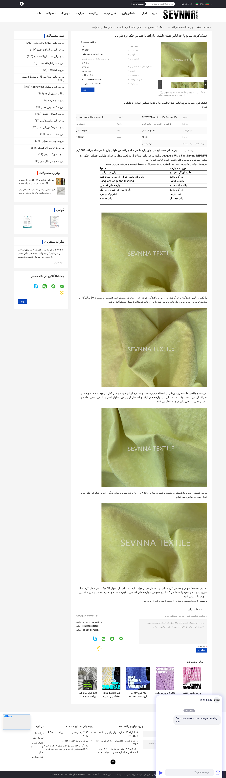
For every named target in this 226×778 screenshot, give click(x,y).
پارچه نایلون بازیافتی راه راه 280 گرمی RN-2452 (117, 742)
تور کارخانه (94, 13)
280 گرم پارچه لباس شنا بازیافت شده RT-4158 (165, 695)
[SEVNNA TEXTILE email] (64, 286)
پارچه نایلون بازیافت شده (50, 49)
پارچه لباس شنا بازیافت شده (179, 27)
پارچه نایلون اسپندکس (52, 120)
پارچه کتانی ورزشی (53, 107)
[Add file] (218, 772)
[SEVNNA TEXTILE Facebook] (22, 4)
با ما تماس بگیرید (129, 13)
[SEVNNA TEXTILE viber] (64, 293)
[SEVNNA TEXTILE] (180, 14)
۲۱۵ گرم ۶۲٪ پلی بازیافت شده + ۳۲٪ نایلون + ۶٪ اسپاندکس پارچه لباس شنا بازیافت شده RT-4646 (138, 695)
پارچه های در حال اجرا (52, 161)
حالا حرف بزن (187, 4)
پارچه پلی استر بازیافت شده (49, 56)
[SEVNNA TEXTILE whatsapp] (55, 286)
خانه (39, 13)
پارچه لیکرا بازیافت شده (51, 63)
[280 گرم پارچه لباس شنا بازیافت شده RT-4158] (165, 678)
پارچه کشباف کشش (53, 113)
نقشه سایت (38, 757)
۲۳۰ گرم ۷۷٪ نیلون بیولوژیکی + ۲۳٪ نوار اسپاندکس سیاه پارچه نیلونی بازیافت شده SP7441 (118, 751)
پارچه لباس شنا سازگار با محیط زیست (43, 76)
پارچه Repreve (56, 69)
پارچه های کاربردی (54, 154)
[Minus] (161, 700)
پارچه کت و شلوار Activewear (47, 86)
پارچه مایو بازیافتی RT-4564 (192, 695)
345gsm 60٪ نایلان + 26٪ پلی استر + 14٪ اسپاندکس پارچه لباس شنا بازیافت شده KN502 (111, 695)
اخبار (144, 13)
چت (85, 89)
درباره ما (79, 13)
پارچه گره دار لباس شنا (153, 601)
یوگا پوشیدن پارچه (54, 93)
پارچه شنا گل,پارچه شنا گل (175, 601)
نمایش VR (65, 13)
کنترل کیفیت (110, 13)
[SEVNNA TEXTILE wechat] (47, 286)
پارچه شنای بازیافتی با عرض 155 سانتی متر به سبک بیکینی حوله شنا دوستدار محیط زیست (37, 193)
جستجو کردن (138, 4)
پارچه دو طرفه (56, 100)
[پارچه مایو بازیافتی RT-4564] (192, 678)
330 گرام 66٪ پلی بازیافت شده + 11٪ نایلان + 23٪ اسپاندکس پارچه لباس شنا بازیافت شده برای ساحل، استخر (88, 695)
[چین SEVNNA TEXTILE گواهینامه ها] (27, 222)
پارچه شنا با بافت (54, 134)
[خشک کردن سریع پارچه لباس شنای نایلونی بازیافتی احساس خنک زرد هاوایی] (184, 60)
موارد (154, 13)
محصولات (51, 13)
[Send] (160, 772)
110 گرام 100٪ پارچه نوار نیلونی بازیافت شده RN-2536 (116, 734)
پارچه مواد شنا (192, 601)
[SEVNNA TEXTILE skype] (38, 286)
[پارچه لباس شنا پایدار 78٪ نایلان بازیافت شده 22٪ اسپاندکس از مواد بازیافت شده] (60, 182)
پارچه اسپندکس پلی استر (50, 127)
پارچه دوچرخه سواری (52, 140)
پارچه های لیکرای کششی (50, 147)
